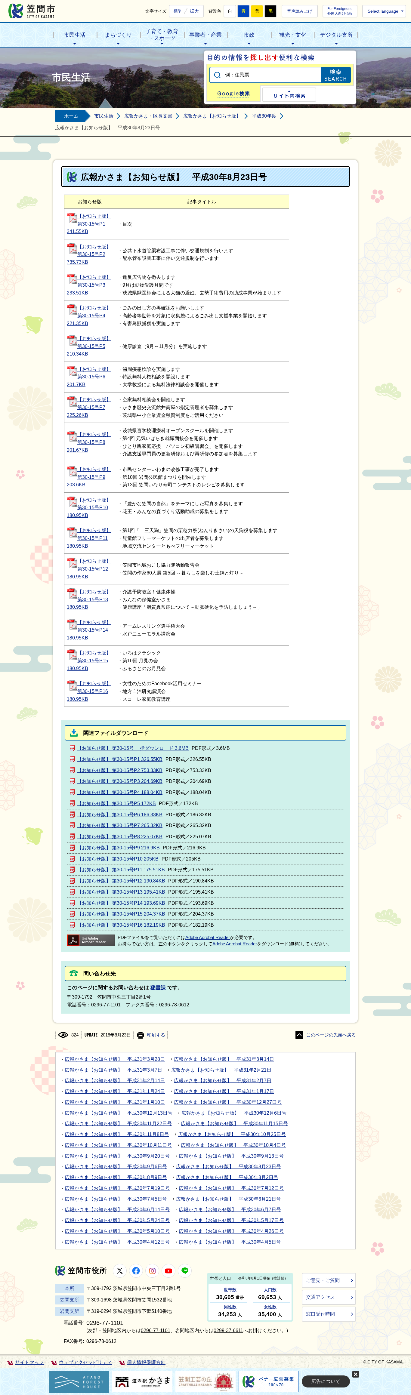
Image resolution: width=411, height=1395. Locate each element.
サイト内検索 (289, 95)
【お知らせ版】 (94, 246)
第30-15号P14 (92, 630)
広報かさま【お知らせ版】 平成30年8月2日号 (227, 1177)
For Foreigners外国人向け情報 (340, 11)
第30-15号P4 (91, 315)
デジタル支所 (336, 35)
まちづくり (118, 35)
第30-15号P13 (92, 599)
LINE (185, 1271)
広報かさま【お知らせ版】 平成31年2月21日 (221, 1070)
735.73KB (77, 262)
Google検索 (233, 93)
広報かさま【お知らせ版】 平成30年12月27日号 (228, 1102)
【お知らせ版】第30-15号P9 (89, 477)
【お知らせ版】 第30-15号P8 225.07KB (119, 836)
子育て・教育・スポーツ (162, 34)
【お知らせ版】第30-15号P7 (89, 407)
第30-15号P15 (92, 660)
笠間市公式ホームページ (31, 11)
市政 (249, 35)
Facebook (136, 1271)
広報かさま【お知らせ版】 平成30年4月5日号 (230, 1242)
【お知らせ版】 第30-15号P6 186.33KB (119, 814)
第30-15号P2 (91, 254)
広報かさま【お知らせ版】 (212, 116)
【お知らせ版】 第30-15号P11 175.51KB (121, 869)
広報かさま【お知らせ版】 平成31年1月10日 (115, 1102)
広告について (325, 1381)
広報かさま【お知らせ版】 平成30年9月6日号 (116, 1166)
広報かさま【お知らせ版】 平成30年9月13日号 (231, 1156)
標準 (177, 11)
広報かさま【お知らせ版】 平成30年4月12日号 (117, 1242)
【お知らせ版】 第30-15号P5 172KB (116, 803)
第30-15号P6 (91, 376)
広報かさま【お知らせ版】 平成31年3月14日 (224, 1059)
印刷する (156, 1035)
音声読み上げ (299, 11)
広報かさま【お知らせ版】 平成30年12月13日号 (118, 1113)
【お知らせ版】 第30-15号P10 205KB (118, 858)
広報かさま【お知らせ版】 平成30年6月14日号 (117, 1209)
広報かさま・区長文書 (148, 116)
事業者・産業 (205, 35)
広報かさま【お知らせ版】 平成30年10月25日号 (232, 1134)
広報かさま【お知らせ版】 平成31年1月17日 (224, 1091)
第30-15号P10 (92, 507)
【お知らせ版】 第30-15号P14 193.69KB (121, 903)
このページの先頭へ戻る (331, 1035)
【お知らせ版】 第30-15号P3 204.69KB (119, 781)
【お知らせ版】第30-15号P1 (89, 224)
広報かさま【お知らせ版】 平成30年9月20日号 (117, 1156)
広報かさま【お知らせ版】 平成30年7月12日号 (231, 1188)
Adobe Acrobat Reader (207, 937)
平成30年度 (264, 116)
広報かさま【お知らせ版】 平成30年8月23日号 (228, 1166)
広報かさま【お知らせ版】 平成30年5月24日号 (117, 1220)
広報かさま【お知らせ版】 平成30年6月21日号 (228, 1199)
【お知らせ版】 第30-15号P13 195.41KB (121, 892)
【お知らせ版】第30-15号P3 (89, 285)
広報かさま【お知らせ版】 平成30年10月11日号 (118, 1145)
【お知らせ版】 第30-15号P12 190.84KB (121, 880)
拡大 (194, 11)
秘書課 (158, 987)
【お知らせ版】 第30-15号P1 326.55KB (119, 759)
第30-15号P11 (92, 538)
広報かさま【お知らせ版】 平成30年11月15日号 (234, 1123)
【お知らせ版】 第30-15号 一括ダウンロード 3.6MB (133, 748)
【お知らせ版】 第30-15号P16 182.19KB (121, 925)
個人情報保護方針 (146, 1362)
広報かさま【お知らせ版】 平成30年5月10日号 (117, 1231)
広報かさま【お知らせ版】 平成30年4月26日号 (231, 1231)
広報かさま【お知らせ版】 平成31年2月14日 (115, 1080)
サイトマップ (29, 1362)
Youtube (168, 1271)
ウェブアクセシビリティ (85, 1362)
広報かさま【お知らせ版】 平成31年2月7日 (222, 1080)
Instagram (152, 1271)
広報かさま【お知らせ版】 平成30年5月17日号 (231, 1220)
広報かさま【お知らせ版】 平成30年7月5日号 (116, 1199)
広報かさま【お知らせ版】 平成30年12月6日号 (233, 1113)
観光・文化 (292, 35)
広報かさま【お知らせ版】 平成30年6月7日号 (230, 1209)
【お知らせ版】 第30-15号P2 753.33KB (119, 770)
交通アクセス (320, 1297)
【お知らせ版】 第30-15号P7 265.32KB (119, 825)
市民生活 (74, 35)
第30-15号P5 (91, 346)
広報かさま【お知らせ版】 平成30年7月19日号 (117, 1188)
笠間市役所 (81, 1271)
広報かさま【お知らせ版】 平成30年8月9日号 (116, 1177)
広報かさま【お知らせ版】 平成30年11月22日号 (118, 1123)
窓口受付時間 (320, 1313)
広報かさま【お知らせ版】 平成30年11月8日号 (117, 1134)
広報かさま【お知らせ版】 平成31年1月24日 (115, 1091)
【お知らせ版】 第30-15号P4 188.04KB (119, 792)
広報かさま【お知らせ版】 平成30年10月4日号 (233, 1145)
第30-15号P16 (92, 691)
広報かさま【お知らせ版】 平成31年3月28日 (115, 1059)
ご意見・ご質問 (323, 1280)
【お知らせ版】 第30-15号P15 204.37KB (121, 913)
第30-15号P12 (92, 568)
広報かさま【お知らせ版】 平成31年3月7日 (113, 1070)
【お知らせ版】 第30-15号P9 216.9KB (118, 847)
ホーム (71, 116)
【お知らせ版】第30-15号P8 (89, 442)
